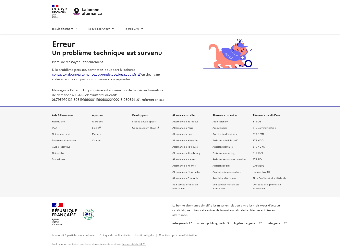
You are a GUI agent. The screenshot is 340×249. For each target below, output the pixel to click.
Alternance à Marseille (185, 140)
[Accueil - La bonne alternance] (88, 214)
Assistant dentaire (223, 146)
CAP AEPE (258, 165)
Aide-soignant (220, 121)
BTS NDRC (259, 146)
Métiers (96, 134)
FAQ (54, 127)
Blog (94, 127)
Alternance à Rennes (184, 165)
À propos (97, 121)
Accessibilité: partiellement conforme (73, 235)
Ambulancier (220, 127)
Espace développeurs (144, 121)
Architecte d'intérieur (225, 134)
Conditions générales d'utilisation (178, 235)
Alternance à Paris (182, 127)
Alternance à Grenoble (185, 178)
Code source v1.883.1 (144, 127)
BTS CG (257, 121)
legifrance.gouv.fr (246, 223)
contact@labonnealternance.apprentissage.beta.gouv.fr (94, 74)
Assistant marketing (224, 153)
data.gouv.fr (275, 223)
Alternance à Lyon (182, 134)
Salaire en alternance (64, 140)
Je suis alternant (62, 29)
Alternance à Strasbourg (186, 153)
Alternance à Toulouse (185, 146)
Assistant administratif (225, 140)
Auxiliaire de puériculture (227, 171)
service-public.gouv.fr (211, 223)
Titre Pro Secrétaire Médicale (269, 178)
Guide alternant (61, 134)
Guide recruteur (61, 146)
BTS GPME (258, 134)
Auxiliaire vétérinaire (224, 178)
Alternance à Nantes (184, 159)
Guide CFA (58, 153)
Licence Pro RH (261, 171)
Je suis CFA (132, 29)
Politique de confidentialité (115, 235)
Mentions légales (144, 235)
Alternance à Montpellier (186, 171)
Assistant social (221, 165)
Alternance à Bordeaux (185, 121)
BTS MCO (258, 140)
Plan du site (58, 121)
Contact (97, 140)
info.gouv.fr (180, 223)
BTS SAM (258, 153)
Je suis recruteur (99, 29)
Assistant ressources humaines (229, 159)
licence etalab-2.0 (132, 243)
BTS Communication (264, 127)
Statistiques (58, 159)
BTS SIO (257, 159)
